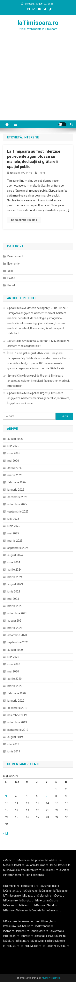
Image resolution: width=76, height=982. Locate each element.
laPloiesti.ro (60, 890)
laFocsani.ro (10, 900)
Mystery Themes (51, 978)
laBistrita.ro (57, 931)
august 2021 (15, 620)
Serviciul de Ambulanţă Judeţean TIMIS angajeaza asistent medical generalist (38, 343)
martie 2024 (14, 577)
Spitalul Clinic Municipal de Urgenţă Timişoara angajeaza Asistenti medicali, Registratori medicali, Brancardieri (38, 380)
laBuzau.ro (29, 895)
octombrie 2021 (17, 613)
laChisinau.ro (50, 870)
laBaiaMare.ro (39, 931)
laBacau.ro (22, 931)
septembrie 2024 (17, 547)
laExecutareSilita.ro (29, 870)
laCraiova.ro (30, 890)
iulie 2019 (13, 744)
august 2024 (15, 555)
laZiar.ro (31, 865)
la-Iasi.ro (24, 921)
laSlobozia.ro (38, 940)
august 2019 (15, 737)
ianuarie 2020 (15, 700)
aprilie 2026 (14, 467)
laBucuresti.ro (29, 885)
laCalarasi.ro (43, 895)
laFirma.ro (42, 865)
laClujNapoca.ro (49, 885)
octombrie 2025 (17, 504)
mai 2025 (13, 533)
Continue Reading (26, 219)
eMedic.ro (9, 860)
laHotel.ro (51, 860)
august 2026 (15, 438)
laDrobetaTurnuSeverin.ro (45, 910)
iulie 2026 (13, 446)
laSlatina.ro (22, 940)
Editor (41, 172)
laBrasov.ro (10, 921)
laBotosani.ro (11, 935)
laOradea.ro (10, 905)
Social (11, 285)
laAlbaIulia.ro (25, 926)
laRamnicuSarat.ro (45, 905)
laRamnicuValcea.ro (15, 910)
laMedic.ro (23, 860)
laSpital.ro (37, 860)
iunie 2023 (13, 591)
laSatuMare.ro (57, 935)
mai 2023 (13, 598)
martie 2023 (14, 606)
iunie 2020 (13, 664)
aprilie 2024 (14, 569)
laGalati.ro (45, 890)
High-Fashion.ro (34, 874)
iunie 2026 (13, 453)
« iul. (5, 833)
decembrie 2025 (17, 497)
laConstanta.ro (12, 890)
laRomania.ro (11, 885)
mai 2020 (13, 671)
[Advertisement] (38, 80)
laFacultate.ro (58, 865)
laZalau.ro (63, 945)
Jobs (10, 270)
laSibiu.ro (8, 940)
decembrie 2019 (17, 707)
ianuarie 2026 (15, 489)
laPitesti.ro (25, 905)
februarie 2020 (16, 693)
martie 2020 (14, 686)
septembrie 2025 (17, 511)
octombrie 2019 (17, 722)
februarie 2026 (16, 482)
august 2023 (15, 584)
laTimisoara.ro (38, 22)
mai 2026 (13, 460)
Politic (11, 278)
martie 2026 (14, 475)
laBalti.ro (64, 870)
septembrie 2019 (17, 729)
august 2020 (15, 649)
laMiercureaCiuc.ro (46, 900)
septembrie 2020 (17, 642)
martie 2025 (14, 540)
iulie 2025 (13, 518)
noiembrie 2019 (17, 715)
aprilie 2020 (14, 678)
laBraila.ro (27, 935)
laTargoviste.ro (56, 940)
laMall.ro (19, 865)
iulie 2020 (13, 657)
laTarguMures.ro (31, 945)
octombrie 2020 (17, 635)
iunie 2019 (13, 751)
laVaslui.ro (10, 926)
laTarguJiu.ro (12, 945)
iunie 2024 (13, 562)
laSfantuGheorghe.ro (44, 921)
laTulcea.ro (50, 945)
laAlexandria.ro (44, 926)
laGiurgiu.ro (27, 900)
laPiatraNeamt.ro (13, 874)
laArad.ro (8, 931)
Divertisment (15, 256)
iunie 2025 (13, 526)
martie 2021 (14, 627)
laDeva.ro (58, 895)
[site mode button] (62, 124)
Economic (13, 263)
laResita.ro (40, 935)
